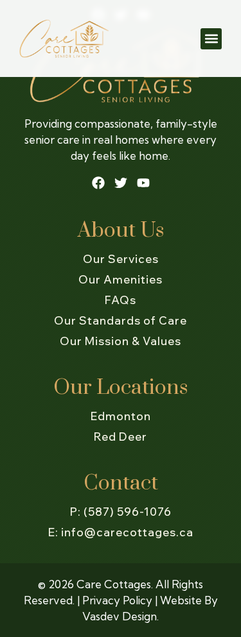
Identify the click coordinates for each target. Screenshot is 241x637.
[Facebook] (98, 182)
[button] (211, 38)
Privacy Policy (117, 600)
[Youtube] (143, 182)
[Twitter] (120, 182)
